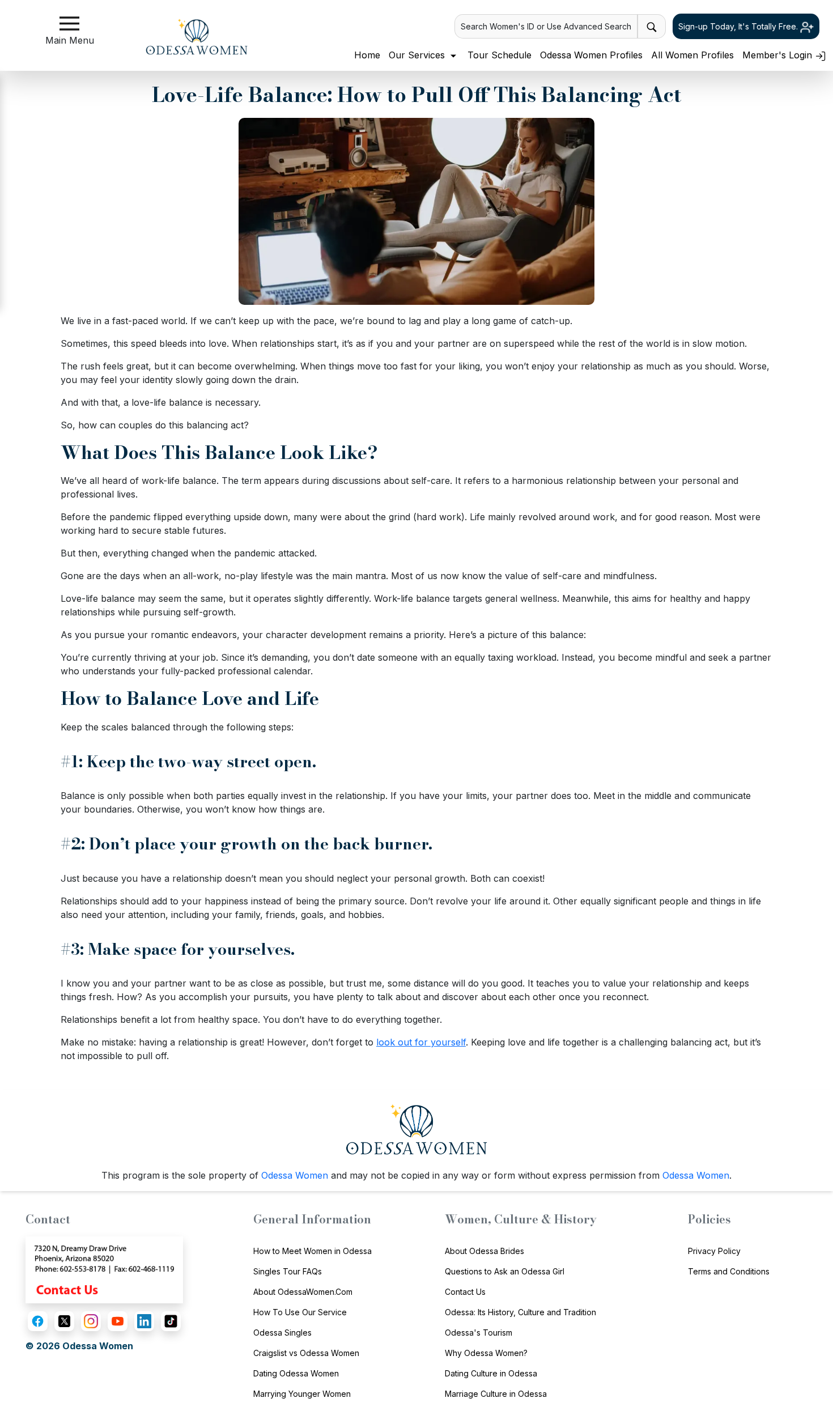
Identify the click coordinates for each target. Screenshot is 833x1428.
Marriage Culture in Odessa (496, 1394)
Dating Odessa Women (296, 1373)
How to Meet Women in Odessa (312, 1251)
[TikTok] (171, 1321)
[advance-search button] (652, 26)
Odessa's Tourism (478, 1332)
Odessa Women (294, 1175)
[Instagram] (91, 1321)
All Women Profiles (692, 55)
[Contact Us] (104, 1268)
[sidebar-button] (69, 23)
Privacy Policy (714, 1251)
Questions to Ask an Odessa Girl (504, 1271)
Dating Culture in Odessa (491, 1373)
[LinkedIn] (144, 1321)
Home (367, 55)
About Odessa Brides (484, 1251)
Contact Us (465, 1292)
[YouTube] (118, 1321)
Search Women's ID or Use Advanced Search (546, 26)
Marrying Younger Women (302, 1394)
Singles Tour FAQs (287, 1271)
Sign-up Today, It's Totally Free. (739, 26)
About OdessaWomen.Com (302, 1292)
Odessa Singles (282, 1332)
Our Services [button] (418, 55)
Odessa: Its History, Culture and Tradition (520, 1312)
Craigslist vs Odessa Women (306, 1353)
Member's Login (778, 55)
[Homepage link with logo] (416, 1129)
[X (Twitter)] (64, 1321)
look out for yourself (421, 1042)
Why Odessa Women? (486, 1353)
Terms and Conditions (729, 1271)
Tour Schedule (500, 55)
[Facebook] (38, 1321)
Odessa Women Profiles (591, 55)
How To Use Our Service (300, 1312)
